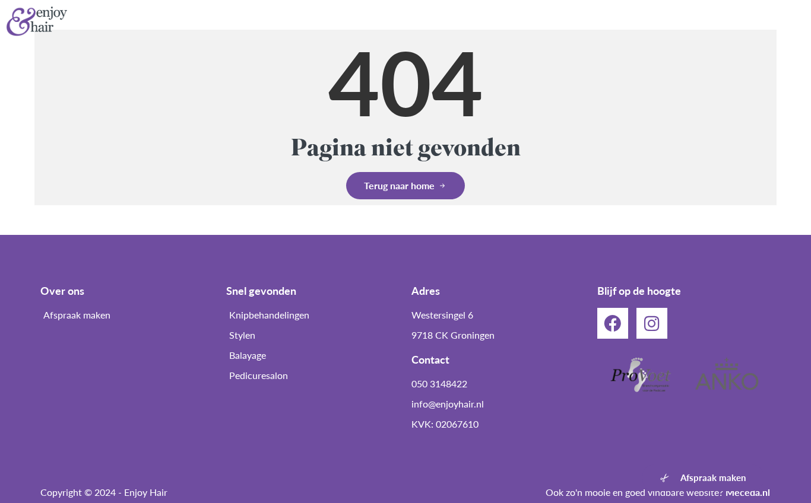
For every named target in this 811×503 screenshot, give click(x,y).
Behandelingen (508, 21)
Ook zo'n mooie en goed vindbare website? (658, 492)
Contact (776, 21)
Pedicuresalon (424, 21)
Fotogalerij (714, 21)
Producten (646, 21)
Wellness (581, 21)
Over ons (353, 21)
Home (297, 21)
